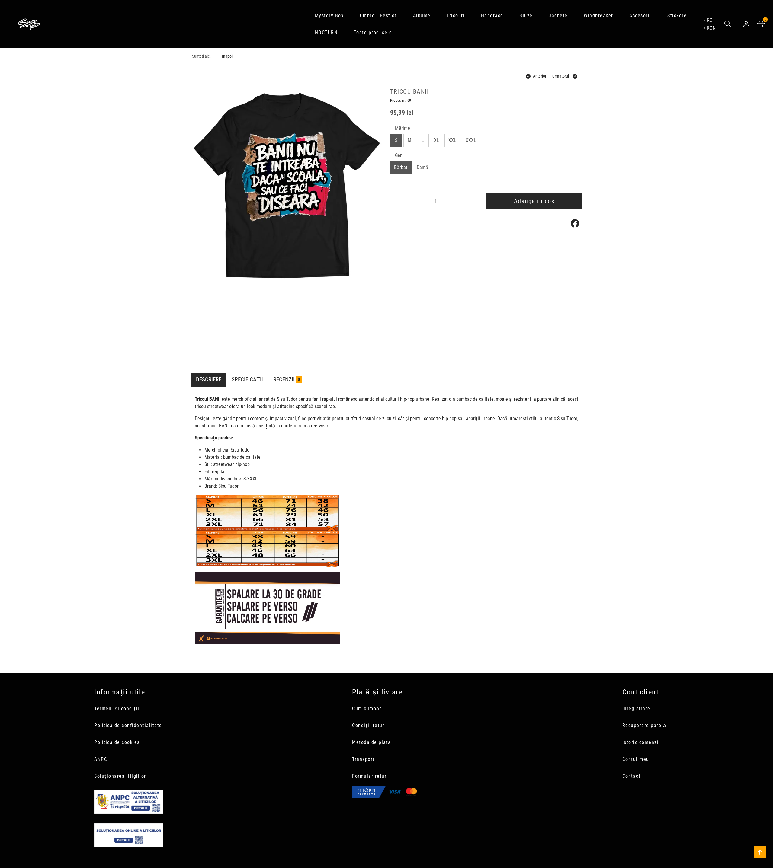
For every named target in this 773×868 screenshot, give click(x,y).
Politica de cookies (117, 742)
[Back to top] (760, 852)
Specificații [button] (247, 379)
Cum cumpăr (366, 708)
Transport (363, 759)
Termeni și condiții (117, 708)
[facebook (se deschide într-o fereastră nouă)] (575, 223)
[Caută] (727, 24)
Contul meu (635, 759)
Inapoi (227, 56)
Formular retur (369, 776)
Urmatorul (560, 76)
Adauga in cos (534, 201)
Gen (399, 155)
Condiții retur (368, 725)
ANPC (100, 759)
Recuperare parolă (644, 725)
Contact (631, 776)
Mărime (402, 128)
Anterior (539, 76)
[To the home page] (29, 24)
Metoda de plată (371, 742)
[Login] (746, 24)
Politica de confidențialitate (128, 725)
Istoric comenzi (640, 742)
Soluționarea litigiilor (120, 776)
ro (710, 20)
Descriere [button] (208, 379)
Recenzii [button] (286, 379)
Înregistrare (636, 708)
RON (711, 28)
